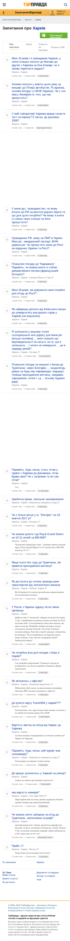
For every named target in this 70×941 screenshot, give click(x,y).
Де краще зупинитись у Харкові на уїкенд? (39, 773)
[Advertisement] (35, 169)
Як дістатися (8, 882)
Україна (15, 72)
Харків (39, 28)
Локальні (55, 47)
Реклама (52, 905)
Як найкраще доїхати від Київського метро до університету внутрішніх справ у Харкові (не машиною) (39, 313)
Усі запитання (9, 862)
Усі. (63, 47)
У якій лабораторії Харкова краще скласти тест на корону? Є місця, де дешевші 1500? (38, 117)
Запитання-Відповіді (28, 12)
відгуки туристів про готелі (33, 916)
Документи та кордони (48, 872)
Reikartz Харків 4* (38, 588)
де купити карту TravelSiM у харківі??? (36, 702)
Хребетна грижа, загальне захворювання (37, 499)
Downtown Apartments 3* (41, 684)
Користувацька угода (35, 910)
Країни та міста (10, 878)
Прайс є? (17, 845)
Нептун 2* (34, 849)
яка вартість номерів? (25, 792)
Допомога (41, 905)
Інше (39, 879)
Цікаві (29, 44)
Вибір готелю (8, 875)
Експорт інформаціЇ (36, 908)
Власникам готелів (16, 908)
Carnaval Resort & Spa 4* (41, 277)
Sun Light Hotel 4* (37, 796)
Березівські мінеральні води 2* (44, 502)
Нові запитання (14, 45)
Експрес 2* (34, 352)
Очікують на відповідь (43, 47)
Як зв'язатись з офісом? (27, 681)
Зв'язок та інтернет (46, 876)
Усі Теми (6, 872)
